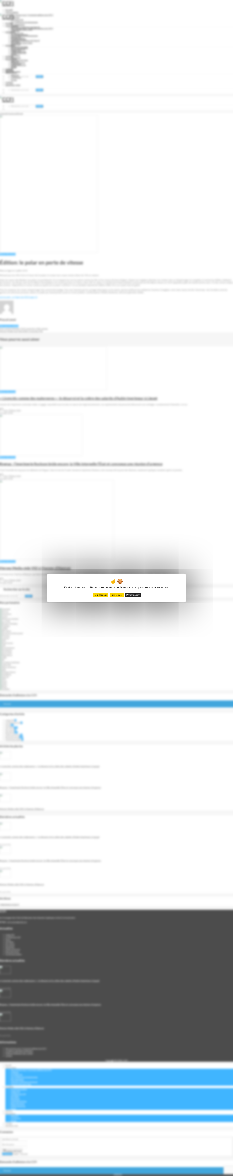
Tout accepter (100, 595)
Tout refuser (116, 595)
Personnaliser (133, 595)
